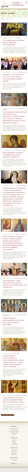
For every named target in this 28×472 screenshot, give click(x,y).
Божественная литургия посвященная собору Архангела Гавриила (13, 155)
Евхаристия (14, 451)
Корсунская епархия (14, 431)
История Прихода (14, 428)
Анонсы (18, 150)
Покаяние (14, 450)
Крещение (14, 454)
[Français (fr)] (15, 463)
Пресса (25, 72)
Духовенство (14, 430)
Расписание (14, 444)
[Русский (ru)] (12, 463)
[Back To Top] (14, 422)
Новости (19, 38)
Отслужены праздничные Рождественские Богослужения (13, 43)
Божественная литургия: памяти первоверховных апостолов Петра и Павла (13, 400)
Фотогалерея (14, 433)
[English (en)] (13, 463)
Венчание (14, 453)
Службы (5, 109)
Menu (26, 2)
